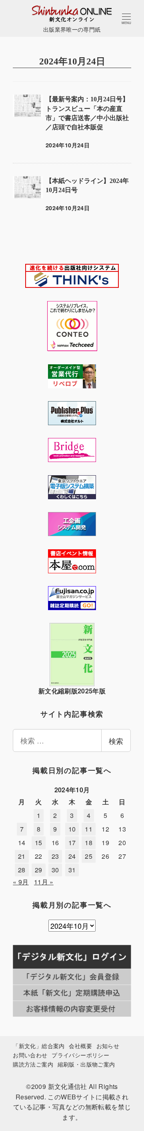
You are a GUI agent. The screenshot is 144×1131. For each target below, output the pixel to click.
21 (22, 856)
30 (55, 869)
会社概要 (80, 1045)
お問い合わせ (30, 1055)
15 (38, 842)
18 (88, 842)
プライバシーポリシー (80, 1055)
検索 (116, 740)
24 (72, 856)
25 (88, 856)
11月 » (44, 881)
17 (72, 842)
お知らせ (107, 1045)
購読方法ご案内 (33, 1064)
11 (88, 829)
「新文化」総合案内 (38, 1045)
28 (22, 869)
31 (72, 869)
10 (72, 829)
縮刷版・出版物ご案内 (86, 1064)
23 (55, 856)
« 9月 (20, 881)
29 (38, 869)
